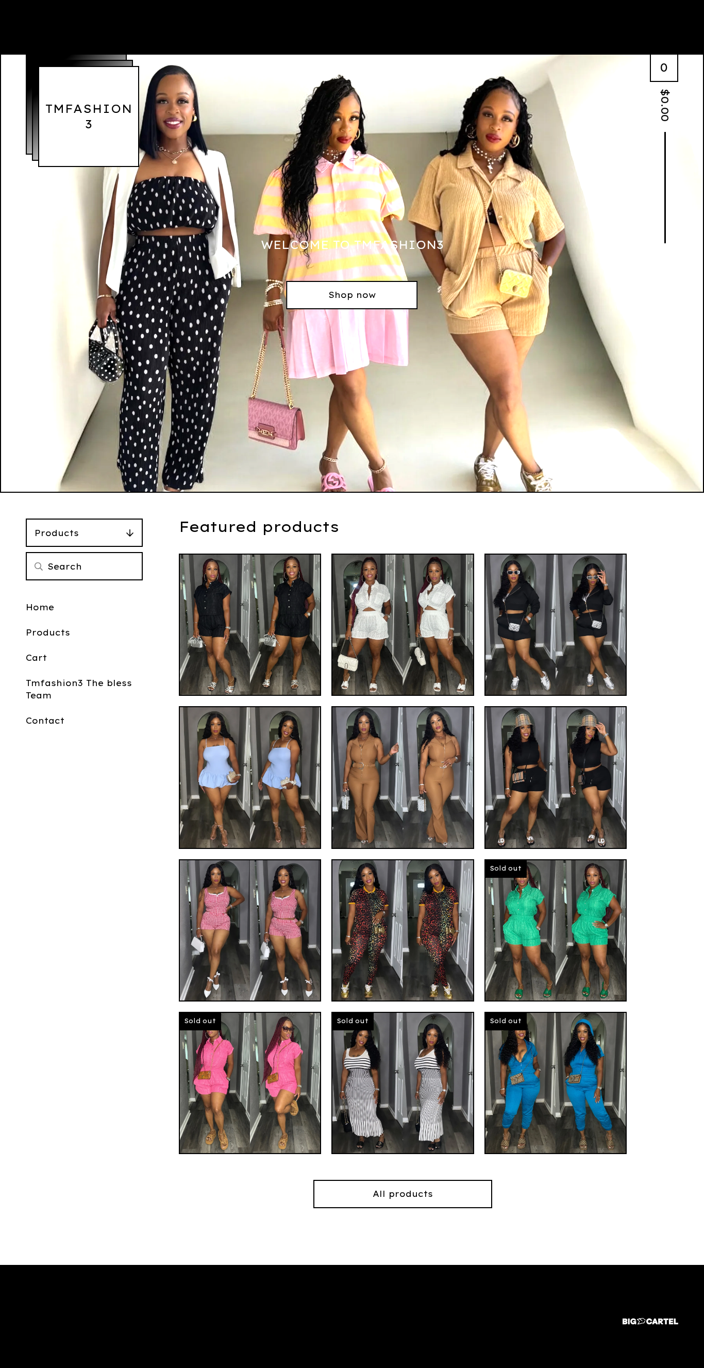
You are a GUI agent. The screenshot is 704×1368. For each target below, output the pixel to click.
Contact (45, 720)
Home (40, 607)
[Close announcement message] (689, 41)
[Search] (38, 566)
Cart (36, 658)
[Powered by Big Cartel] (650, 1317)
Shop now (352, 295)
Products (57, 533)
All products (403, 1194)
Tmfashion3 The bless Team (79, 689)
